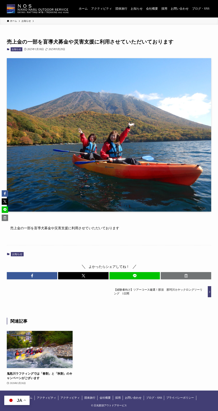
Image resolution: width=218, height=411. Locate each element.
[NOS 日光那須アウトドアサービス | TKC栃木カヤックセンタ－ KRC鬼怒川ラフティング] (38, 8)
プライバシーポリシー (180, 397)
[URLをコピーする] (186, 275)
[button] (32, 275)
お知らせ (16, 49)
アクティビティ (46, 397)
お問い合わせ (133, 397)
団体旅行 (89, 397)
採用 (118, 397)
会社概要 (105, 397)
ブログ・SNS (154, 397)
